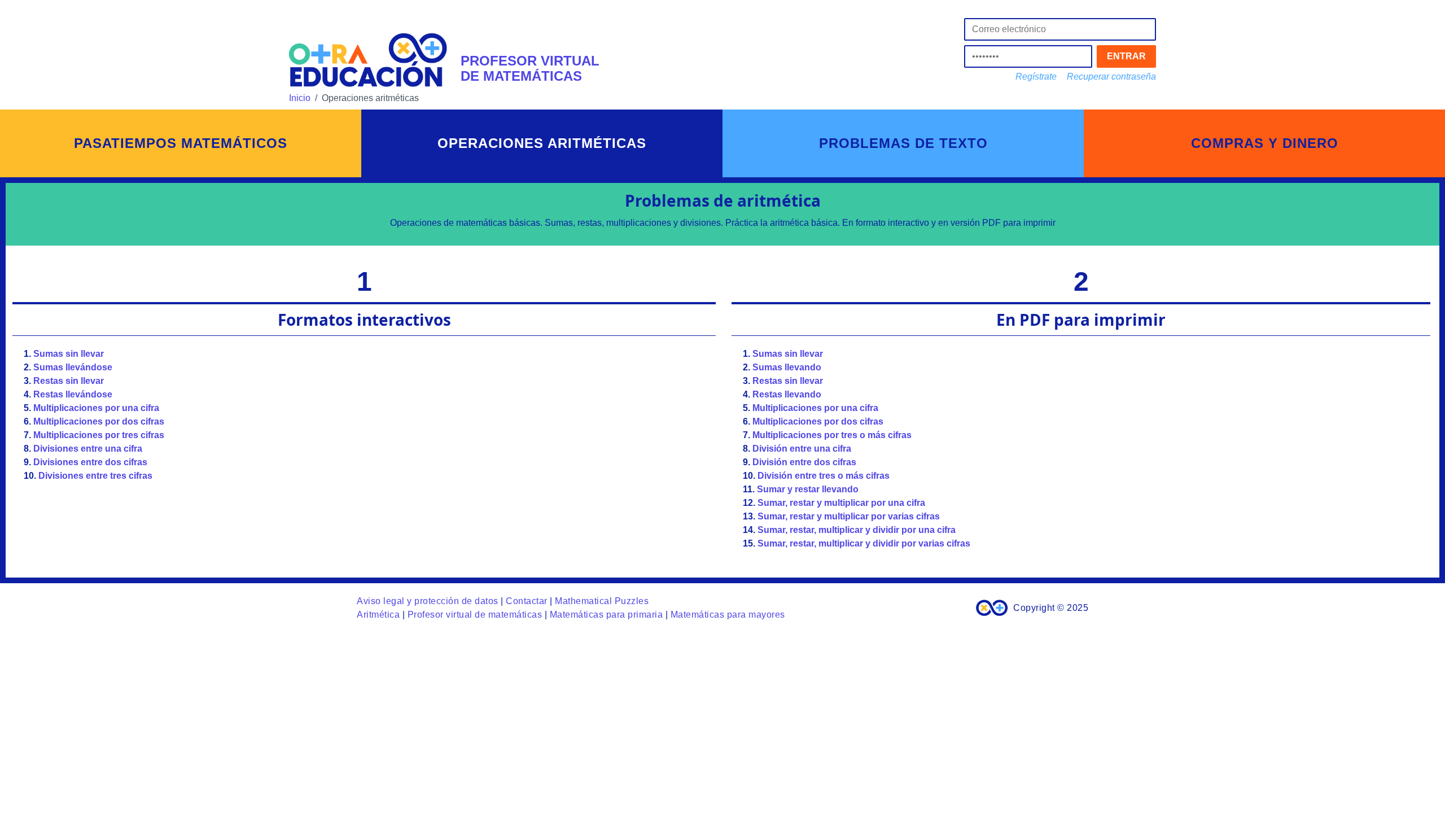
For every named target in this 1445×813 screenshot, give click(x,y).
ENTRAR (1126, 56)
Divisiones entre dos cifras (90, 462)
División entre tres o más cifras (823, 475)
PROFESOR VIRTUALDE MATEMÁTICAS (530, 68)
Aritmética (378, 614)
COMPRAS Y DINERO (1264, 143)
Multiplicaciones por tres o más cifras (832, 435)
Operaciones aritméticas (541, 143)
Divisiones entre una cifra (87, 448)
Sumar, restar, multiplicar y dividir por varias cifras (863, 543)
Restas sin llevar (68, 381)
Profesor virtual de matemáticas (475, 614)
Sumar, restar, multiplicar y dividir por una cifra (856, 530)
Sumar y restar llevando (808, 489)
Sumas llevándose (72, 367)
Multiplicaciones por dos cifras (98, 421)
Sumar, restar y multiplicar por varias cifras (848, 516)
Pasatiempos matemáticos (180, 143)
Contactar (527, 601)
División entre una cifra (801, 448)
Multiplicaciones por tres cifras (98, 435)
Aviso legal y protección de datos (427, 601)
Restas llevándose (72, 394)
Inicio (299, 98)
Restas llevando (786, 394)
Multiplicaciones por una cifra (96, 408)
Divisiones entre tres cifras (95, 475)
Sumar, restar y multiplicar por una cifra (841, 503)
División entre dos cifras (804, 462)
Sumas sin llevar (68, 354)
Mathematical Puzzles (602, 601)
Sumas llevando (786, 367)
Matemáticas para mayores (728, 614)
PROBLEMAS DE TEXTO (903, 143)
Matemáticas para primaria (606, 614)
